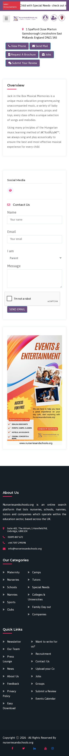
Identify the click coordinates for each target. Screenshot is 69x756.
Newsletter (14, 641)
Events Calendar (46, 698)
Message (14, 266)
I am (10, 251)
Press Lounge (8, 659)
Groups (40, 683)
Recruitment (43, 653)
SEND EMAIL (17, 309)
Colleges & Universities (36, 597)
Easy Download (9, 706)
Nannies (12, 594)
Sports (11, 602)
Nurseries (13, 579)
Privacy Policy (9, 694)
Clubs (10, 609)
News (10, 668)
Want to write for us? (44, 644)
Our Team (13, 649)
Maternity (13, 572)
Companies (39, 614)
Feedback (13, 683)
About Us (13, 676)
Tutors (36, 579)
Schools (12, 587)
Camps (36, 572)
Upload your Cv (45, 668)
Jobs (38, 676)
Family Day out (41, 606)
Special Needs (40, 587)
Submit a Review (46, 691)
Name (11, 212)
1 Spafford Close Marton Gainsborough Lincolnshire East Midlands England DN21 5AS (42, 33)
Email (11, 232)
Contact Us (42, 661)
